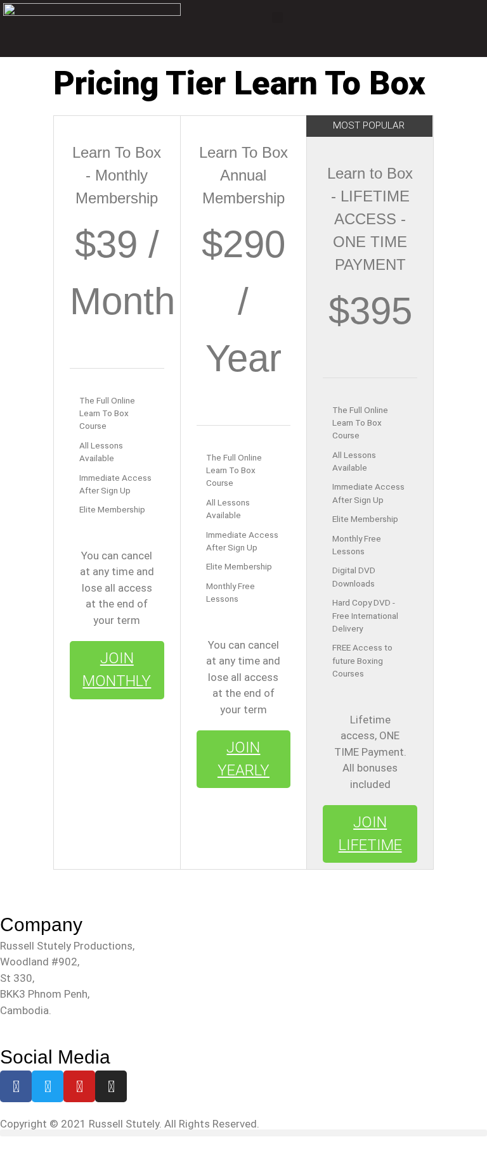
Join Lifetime (370, 833)
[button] (277, 17)
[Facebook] (16, 1086)
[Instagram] (111, 1086)
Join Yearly (243, 759)
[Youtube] (79, 1086)
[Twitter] (47, 1086)
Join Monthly (116, 669)
